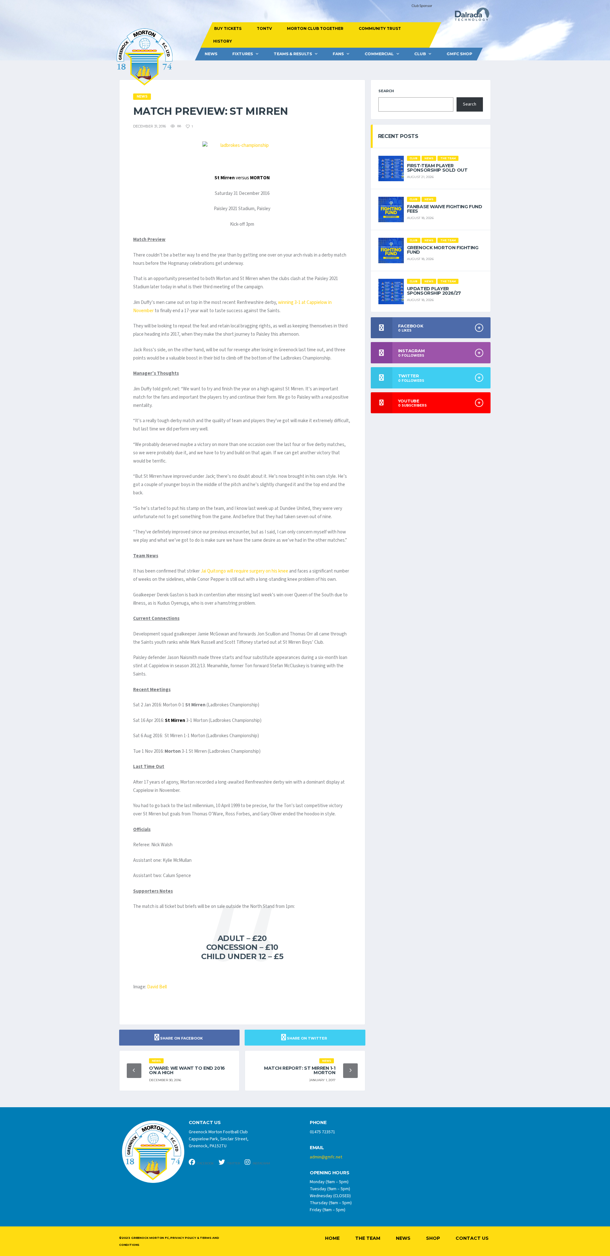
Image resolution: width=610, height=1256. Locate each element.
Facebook (205, 1163)
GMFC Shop (459, 53)
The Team (367, 1238)
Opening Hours (329, 1173)
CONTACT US (205, 1122)
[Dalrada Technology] (469, 16)
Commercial (379, 53)
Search (386, 91)
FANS (338, 53)
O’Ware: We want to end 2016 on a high (187, 1070)
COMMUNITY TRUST (379, 28)
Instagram (261, 1163)
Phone (318, 1122)
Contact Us (472, 1238)
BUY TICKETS (227, 28)
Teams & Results (293, 53)
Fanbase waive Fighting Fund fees (444, 209)
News (211, 53)
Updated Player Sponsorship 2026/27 (434, 291)
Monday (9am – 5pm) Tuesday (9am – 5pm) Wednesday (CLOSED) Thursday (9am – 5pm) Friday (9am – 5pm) (331, 1196)
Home (332, 1238)
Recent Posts (398, 136)
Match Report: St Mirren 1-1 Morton (300, 1070)
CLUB (420, 53)
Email (317, 1147)
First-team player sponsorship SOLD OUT (437, 168)
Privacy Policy (183, 1237)
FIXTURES (242, 53)
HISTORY (222, 41)
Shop (433, 1238)
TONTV (264, 28)
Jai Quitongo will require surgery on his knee (244, 571)
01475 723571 (322, 1132)
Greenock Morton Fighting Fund (442, 250)
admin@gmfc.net (326, 1157)
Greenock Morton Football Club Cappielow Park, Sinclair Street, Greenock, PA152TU (218, 1139)
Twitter (233, 1163)
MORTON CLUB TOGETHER (315, 28)
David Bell (157, 987)
